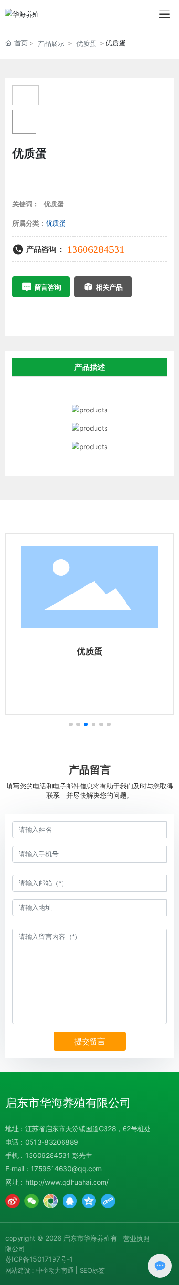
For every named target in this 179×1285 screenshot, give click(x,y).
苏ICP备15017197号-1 (39, 1259)
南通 (67, 1270)
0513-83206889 (51, 1142)
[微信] (31, 1201)
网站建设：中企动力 (33, 1270)
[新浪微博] (12, 1201)
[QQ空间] (89, 1201)
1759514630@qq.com (66, 1169)
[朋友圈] (50, 1201)
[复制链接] (108, 1201)
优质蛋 (86, 43)
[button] (71, 724)
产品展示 (51, 43)
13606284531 (96, 249)
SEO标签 (92, 1270)
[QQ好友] (70, 1201)
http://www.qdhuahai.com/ (67, 1182)
